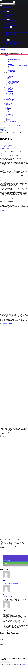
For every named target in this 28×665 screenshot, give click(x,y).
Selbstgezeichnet (9, 115)
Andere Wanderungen (13, 82)
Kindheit (4, 145)
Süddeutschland (11, 71)
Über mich (7, 119)
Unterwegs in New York (13, 62)
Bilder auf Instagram (9, 94)
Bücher (9, 110)
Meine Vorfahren (9, 116)
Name (2, 639)
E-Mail (2, 642)
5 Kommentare (6, 146)
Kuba (9, 61)
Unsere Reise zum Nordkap (14, 59)
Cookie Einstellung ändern (14, 125)
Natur (9, 92)
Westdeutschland (11, 69)
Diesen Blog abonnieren (10, 121)
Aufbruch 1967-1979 (10, 98)
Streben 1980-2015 (9, 99)
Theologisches (8, 103)
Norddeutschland (11, 67)
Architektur (10, 89)
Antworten (15, 583)
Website (1, 644)
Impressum (7, 122)
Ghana (9, 60)
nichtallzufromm (3, 50)
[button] (6, 560)
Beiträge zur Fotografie (10, 93)
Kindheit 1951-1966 (9, 97)
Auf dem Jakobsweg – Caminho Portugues (17, 65)
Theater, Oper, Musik (12, 114)
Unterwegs (5, 56)
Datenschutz (8, 124)
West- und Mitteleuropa (13, 75)
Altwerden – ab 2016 (10, 100)
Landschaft (10, 91)
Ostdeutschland (11, 70)
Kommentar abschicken (5, 661)
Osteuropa (10, 76)
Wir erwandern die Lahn (13, 81)
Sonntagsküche (6, 105)
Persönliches (8, 108)
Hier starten (5, 55)
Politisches (7, 104)
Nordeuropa (10, 73)
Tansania (10, 64)
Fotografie (5, 86)
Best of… (7, 87)
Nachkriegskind (6, 95)
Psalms (4, 580)
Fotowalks (10, 83)
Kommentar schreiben (5, 647)
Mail (6, 120)
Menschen (10, 88)
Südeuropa (10, 77)
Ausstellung (10, 113)
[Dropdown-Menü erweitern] (8, 86)
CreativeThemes (22, 664)
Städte (6, 84)
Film (9, 111)
